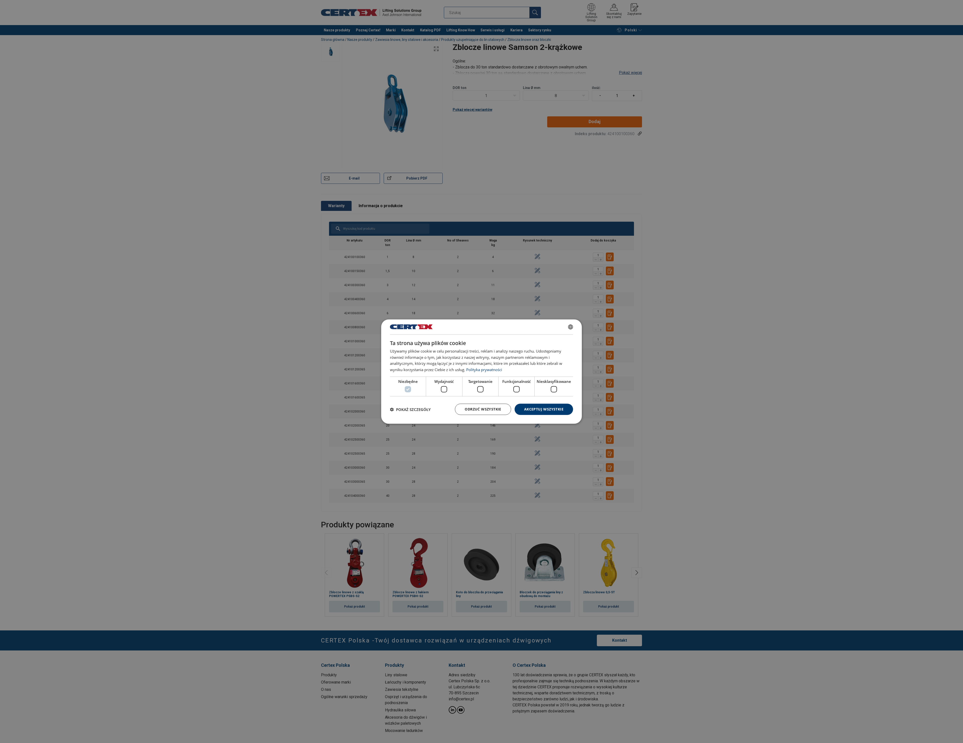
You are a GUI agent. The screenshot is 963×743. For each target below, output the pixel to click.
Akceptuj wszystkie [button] (544, 409)
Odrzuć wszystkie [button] (483, 409)
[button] (410, 409)
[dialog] (481, 371)
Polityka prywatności (484, 369)
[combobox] (570, 326)
